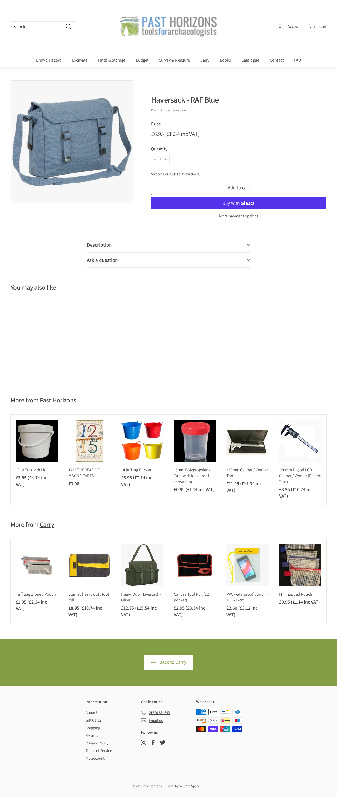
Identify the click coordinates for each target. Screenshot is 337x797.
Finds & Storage (111, 60)
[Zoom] (72, 142)
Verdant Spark (189, 786)
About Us (93, 712)
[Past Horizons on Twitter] (162, 742)
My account (95, 758)
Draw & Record (49, 60)
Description (99, 245)
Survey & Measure (174, 60)
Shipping (157, 174)
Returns (92, 735)
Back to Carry (172, 662)
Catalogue (250, 60)
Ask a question (102, 260)
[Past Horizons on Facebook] (153, 742)
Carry (204, 60)
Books (225, 60)
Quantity (159, 149)
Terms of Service (99, 750)
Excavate (79, 60)
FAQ (297, 60)
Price (156, 124)
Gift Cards (94, 720)
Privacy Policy (97, 742)
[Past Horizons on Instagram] (143, 742)
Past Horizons (58, 400)
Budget (142, 60)
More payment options (239, 216)
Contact (277, 60)
